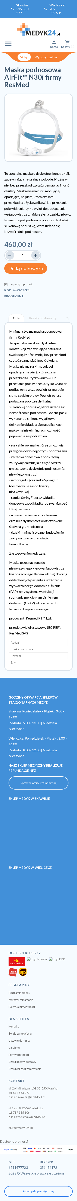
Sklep (24, 57)
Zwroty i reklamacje (21, 999)
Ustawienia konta (19, 1040)
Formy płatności (19, 1054)
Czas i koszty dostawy (22, 1061)
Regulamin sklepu (19, 992)
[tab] (16, 318)
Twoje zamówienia (20, 1033)
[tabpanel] (38, 496)
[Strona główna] (38, 29)
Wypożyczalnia (45, 57)
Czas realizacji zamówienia (25, 1068)
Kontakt (14, 1026)
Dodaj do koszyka (26, 268)
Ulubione (14, 1047)
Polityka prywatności (22, 1007)
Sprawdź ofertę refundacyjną (38, 783)
